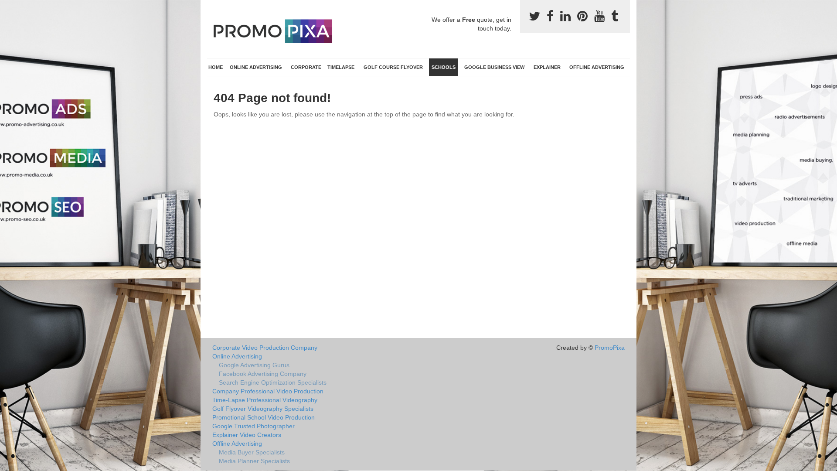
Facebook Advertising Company (262, 373)
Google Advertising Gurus (254, 365)
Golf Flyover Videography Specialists (262, 408)
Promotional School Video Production (263, 417)
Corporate (306, 67)
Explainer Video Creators (246, 434)
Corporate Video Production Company (264, 347)
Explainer (547, 67)
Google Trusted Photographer (253, 426)
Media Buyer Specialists (252, 452)
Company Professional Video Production (267, 391)
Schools (444, 67)
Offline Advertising (596, 67)
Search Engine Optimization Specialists (273, 382)
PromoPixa (610, 347)
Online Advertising (256, 67)
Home (215, 67)
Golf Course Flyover (393, 67)
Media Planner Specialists (254, 460)
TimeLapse (340, 67)
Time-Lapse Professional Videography (264, 399)
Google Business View (494, 67)
